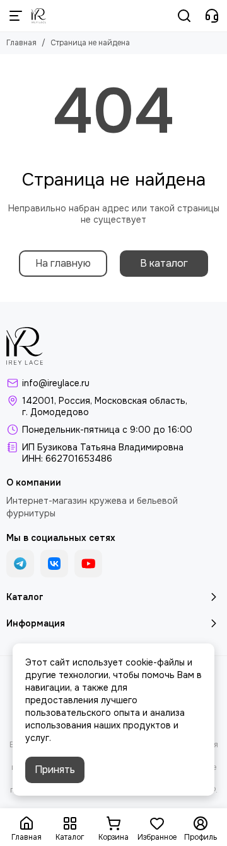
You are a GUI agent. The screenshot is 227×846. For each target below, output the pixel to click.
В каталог (164, 263)
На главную (63, 263)
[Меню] (16, 15)
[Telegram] (20, 563)
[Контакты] (212, 15)
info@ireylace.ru (56, 383)
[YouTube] (88, 563)
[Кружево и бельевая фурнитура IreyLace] (39, 15)
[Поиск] (184, 15)
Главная (21, 43)
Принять (55, 769)
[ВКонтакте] (54, 563)
